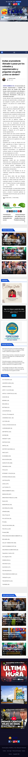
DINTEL (4, 445)
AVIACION (4, 397)
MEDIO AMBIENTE (7, 490)
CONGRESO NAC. (6, 417)
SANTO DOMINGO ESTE (8, 546)
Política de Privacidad (16, 750)
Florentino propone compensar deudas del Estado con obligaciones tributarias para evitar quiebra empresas (13, 363)
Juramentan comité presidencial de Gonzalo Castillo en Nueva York (14, 269)
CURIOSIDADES (6, 428)
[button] (26, 52)
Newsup (18, 747)
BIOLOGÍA (4, 404)
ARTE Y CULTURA (7, 390)
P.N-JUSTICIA (5, 518)
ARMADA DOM (6, 386)
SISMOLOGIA (5, 560)
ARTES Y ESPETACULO (8, 393)
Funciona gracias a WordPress (8, 747)
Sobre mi (10, 754)
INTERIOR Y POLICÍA (7, 473)
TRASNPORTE (6, 581)
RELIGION (4, 539)
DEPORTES (5, 431)
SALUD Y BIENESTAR (7, 542)
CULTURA (4, 421)
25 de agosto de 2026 (9, 606)
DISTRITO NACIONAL (7, 449)
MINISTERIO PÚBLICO (8, 497)
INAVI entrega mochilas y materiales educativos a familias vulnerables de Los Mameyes (14, 619)
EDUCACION (5, 459)
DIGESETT (5, 438)
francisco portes (12, 78)
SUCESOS (5, 567)
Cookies (4, 750)
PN (3, 522)
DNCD (4, 452)
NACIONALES (5, 508)
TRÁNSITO (5, 577)
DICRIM (4, 435)
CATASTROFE (6, 410)
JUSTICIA (4, 480)
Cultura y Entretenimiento (8, 424)
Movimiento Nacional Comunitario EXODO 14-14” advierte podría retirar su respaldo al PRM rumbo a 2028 (13, 350)
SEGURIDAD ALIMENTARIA (9, 549)
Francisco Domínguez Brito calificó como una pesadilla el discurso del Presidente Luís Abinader (19, 217)
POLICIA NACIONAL (7, 525)
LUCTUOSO (5, 487)
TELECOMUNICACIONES (8, 574)
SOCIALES (5, 563)
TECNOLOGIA (5, 570)
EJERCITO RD (6, 463)
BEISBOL (4, 400)
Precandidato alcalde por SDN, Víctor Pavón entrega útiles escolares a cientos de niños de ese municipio (13, 369)
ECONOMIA (5, 456)
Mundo (4, 501)
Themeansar (23, 747)
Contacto (23, 750)
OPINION (4, 511)
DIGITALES (5, 442)
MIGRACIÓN (5, 494)
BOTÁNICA (5, 407)
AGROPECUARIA (6, 383)
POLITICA (4, 528)
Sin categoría (5, 556)
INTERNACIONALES (7, 476)
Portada (4, 532)
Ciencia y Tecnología (7, 414)
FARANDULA (5, 466)
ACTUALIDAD (5, 379)
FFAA (3, 469)
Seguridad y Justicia (7, 553)
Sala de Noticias (16, 243)
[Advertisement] (14, 36)
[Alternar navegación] (14, 52)
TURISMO (4, 584)
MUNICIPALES (6, 504)
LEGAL (4, 483)
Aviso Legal (9, 750)
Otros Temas (5, 515)
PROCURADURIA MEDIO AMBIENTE (11, 535)
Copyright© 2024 (16, 754)
